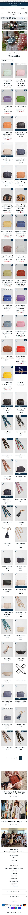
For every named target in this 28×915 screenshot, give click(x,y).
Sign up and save (13, 891)
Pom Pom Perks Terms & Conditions (14, 868)
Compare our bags (14, 881)
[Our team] (14, 837)
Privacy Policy (14, 884)
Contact (7, 8)
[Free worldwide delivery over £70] (14, 809)
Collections (15, 53)
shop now (14, 824)
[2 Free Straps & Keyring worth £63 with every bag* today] (14, 780)
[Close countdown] (26, 18)
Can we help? (14, 896)
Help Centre (14, 860)
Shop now (14, 796)
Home (10, 53)
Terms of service (14, 865)
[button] (3, 64)
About (2, 8)
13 (16, 758)
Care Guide (14, 873)
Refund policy (14, 871)
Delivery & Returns (14, 855)
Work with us (14, 876)
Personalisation (14, 878)
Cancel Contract (14, 886)
